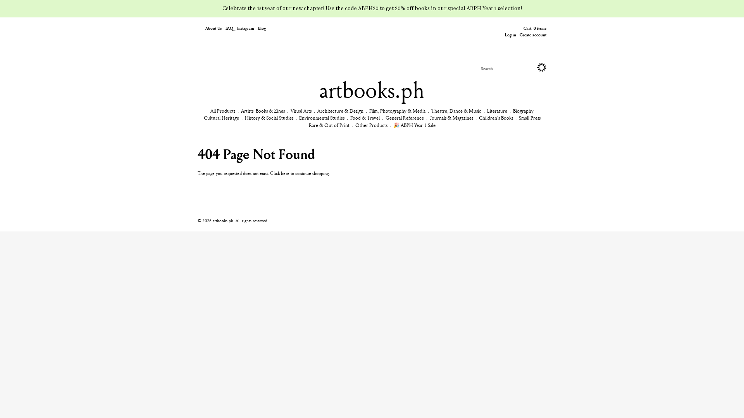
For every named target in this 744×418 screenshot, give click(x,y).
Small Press (530, 117)
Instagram (245, 28)
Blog (262, 28)
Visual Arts (301, 110)
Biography (523, 110)
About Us (213, 28)
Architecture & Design (340, 110)
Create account (533, 35)
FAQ (229, 28)
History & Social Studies (269, 117)
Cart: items (535, 28)
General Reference (405, 117)
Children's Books (496, 117)
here (285, 173)
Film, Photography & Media (397, 110)
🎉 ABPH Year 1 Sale (414, 125)
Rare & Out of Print (329, 125)
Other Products (371, 125)
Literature (497, 110)
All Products (222, 110)
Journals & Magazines (451, 117)
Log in (510, 35)
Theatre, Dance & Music (456, 110)
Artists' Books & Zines (263, 110)
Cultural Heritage (221, 117)
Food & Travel (365, 117)
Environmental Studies (321, 117)
